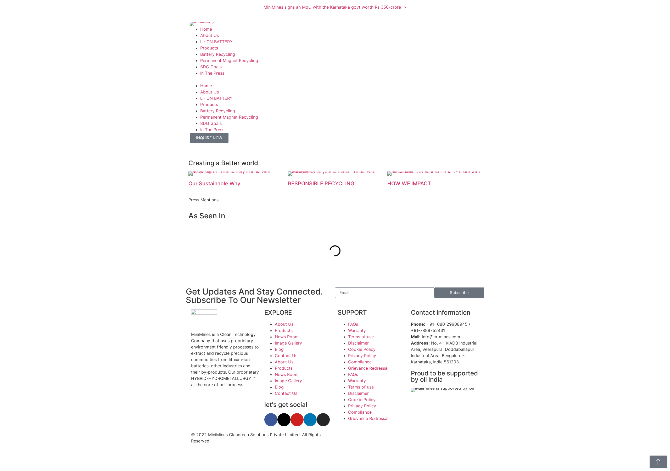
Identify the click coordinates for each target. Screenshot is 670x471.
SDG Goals (211, 66)
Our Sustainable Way (214, 183)
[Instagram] (323, 419)
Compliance (360, 361)
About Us (209, 35)
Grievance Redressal (368, 368)
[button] (335, 79)
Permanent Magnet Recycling (229, 60)
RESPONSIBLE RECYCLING (321, 183)
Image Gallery (288, 343)
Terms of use (361, 336)
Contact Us (286, 355)
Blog (279, 349)
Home (206, 29)
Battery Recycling (217, 54)
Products (209, 48)
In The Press (212, 73)
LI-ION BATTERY (216, 41)
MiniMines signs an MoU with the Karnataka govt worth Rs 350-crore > (335, 7)
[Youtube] (297, 419)
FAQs (353, 324)
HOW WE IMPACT (409, 183)
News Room (287, 336)
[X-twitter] (284, 419)
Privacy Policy (362, 355)
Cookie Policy (362, 349)
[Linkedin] (310, 419)
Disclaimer (358, 343)
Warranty (357, 330)
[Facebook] (270, 419)
